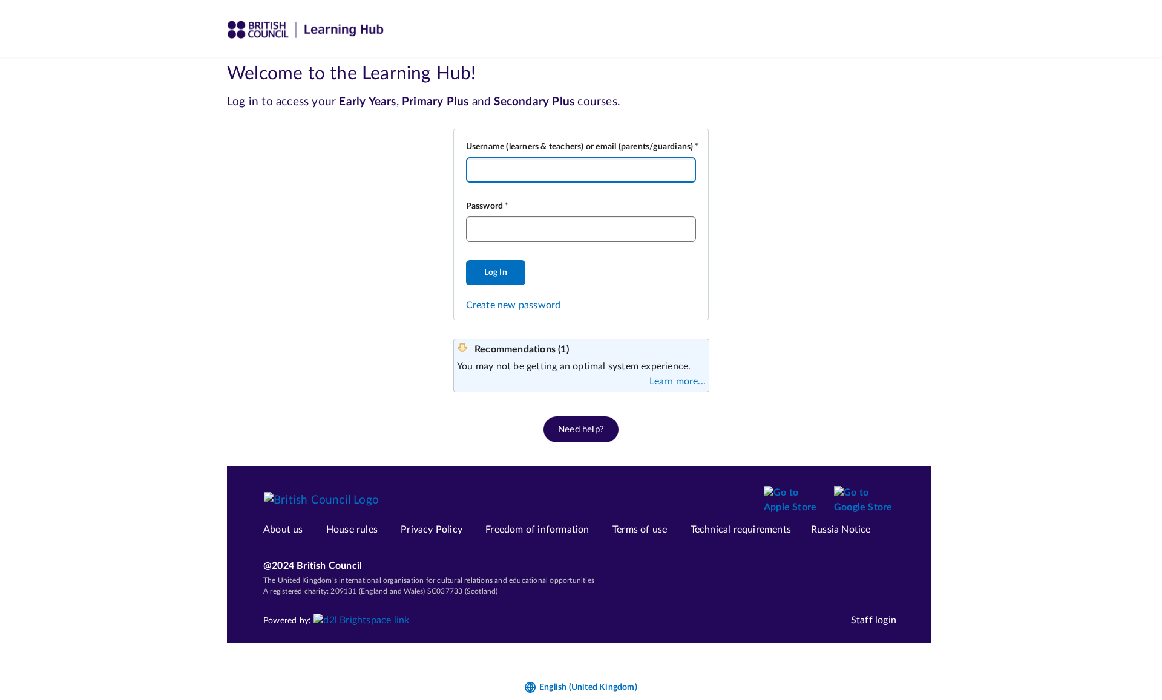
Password (485, 206)
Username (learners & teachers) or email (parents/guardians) (580, 147)
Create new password (513, 305)
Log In (495, 272)
